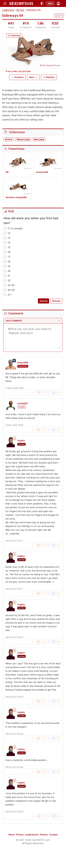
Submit (43, 300)
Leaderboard (31, 834)
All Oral (20, 9)
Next (31, 77)
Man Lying (39, 139)
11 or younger (15, 228)
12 (9, 233)
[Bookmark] (56, 15)
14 (9, 242)
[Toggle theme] (42, 3)
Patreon (44, 834)
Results (56, 300)
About (11, 834)
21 (9, 275)
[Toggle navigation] (5, 3)
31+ (10, 294)
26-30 (11, 289)
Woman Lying (23, 139)
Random (50, 77)
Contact (53, 834)
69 (7, 172)
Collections (8, 9)
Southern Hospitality (16, 197)
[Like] (38, 393)
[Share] (61, 15)
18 (9, 261)
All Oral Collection (19, 71)
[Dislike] (43, 393)
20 (9, 270)
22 (9, 280)
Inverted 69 (42, 172)
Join (50, 3)
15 (9, 247)
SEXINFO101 (21, 3)
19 (9, 266)
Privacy (20, 834)
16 (9, 252)
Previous (19, 77)
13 (9, 237)
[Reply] (32, 393)
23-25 (11, 285)
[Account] (60, 3)
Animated (15, 35)
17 (9, 256)
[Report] (58, 393)
